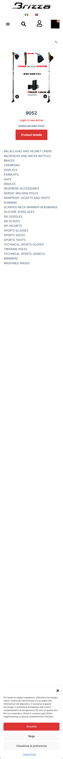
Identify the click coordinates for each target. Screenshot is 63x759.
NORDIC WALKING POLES (31, 126)
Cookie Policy (30, 754)
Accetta (31, 726)
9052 (31, 113)
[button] (57, 690)
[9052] (31, 77)
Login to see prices (31, 120)
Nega (31, 736)
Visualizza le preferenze (31, 746)
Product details (31, 135)
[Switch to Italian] (26, 14)
